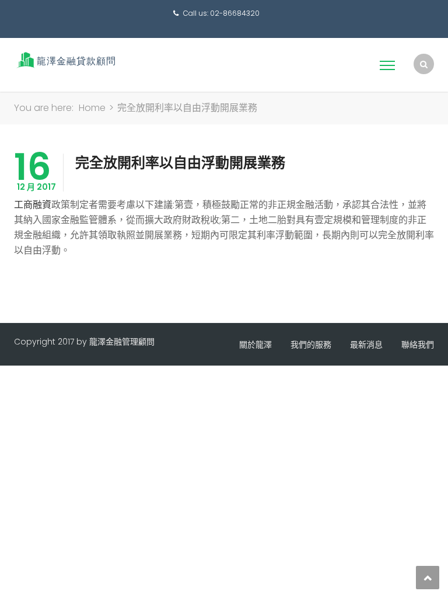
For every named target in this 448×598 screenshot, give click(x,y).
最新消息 (366, 344)
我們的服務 (310, 344)
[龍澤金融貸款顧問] (65, 60)
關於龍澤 (255, 344)
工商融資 (32, 204)
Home (92, 107)
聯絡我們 (417, 344)
